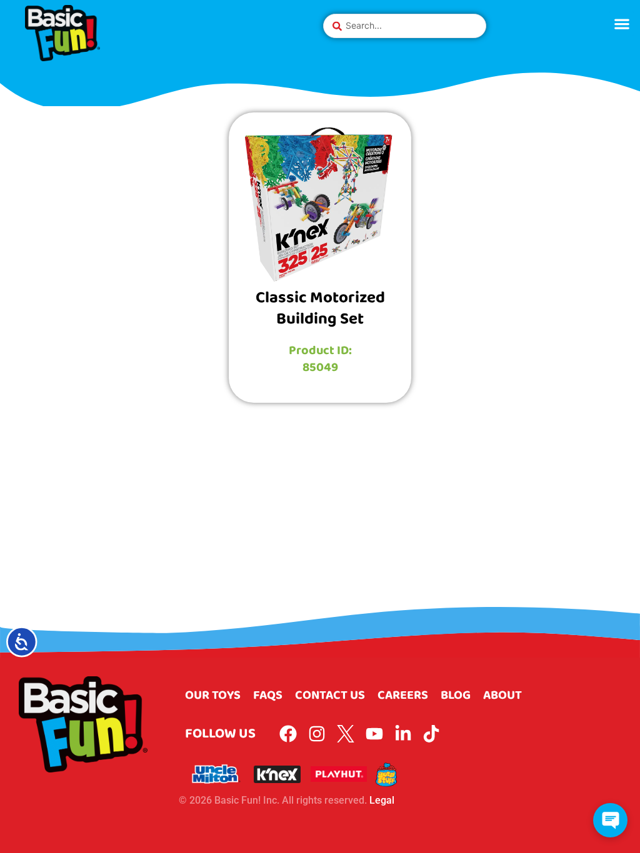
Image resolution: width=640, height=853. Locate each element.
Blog (456, 695)
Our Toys (213, 695)
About (502, 695)
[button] (621, 23)
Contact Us (330, 695)
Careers (403, 695)
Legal (381, 800)
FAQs (267, 695)
